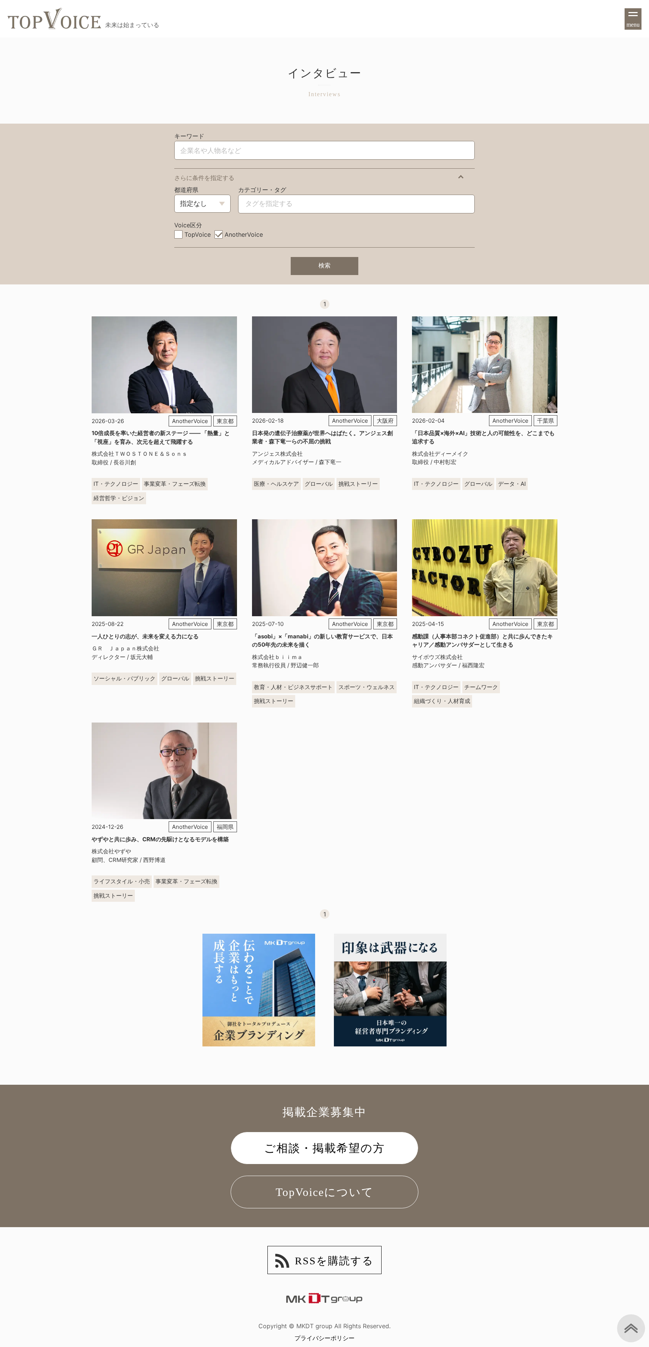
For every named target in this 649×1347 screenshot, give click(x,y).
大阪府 (385, 420)
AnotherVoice (190, 421)
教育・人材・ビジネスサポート (293, 687)
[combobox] (268, 203)
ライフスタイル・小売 (122, 881)
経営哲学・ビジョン (119, 498)
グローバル (319, 483)
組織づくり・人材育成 (442, 700)
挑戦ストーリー (358, 483)
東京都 (225, 421)
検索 (324, 265)
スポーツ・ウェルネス (366, 687)
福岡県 (225, 826)
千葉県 (545, 420)
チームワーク (481, 687)
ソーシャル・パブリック (124, 678)
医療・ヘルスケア (276, 483)
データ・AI (512, 483)
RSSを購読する (334, 1261)
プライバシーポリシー (324, 1338)
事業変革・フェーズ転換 (175, 483)
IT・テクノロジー (116, 483)
